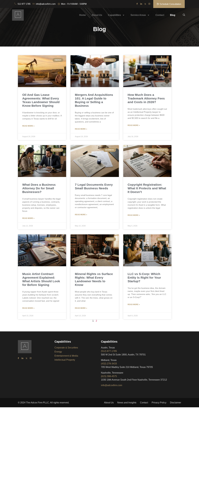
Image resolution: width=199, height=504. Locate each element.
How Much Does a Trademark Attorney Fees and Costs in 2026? (146, 98)
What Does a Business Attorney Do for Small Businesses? (39, 188)
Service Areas (138, 15)
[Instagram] (149, 4)
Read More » (28, 126)
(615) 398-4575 (109, 376)
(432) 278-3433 (109, 363)
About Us (97, 15)
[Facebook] (137, 4)
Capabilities (114, 15)
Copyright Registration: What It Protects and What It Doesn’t (147, 188)
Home (82, 15)
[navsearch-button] (184, 15)
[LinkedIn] (141, 4)
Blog (172, 15)
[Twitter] (145, 4)
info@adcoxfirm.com (111, 385)
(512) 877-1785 (109, 351)
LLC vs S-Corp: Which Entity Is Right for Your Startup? (144, 277)
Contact (159, 15)
